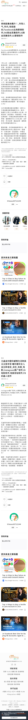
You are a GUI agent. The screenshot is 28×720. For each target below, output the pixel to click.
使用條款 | (17, 705)
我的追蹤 (10, 684)
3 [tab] (15, 11)
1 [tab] (10, 11)
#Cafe (23, 691)
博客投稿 (17, 674)
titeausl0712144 (10, 43)
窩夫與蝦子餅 (16, 226)
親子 (21, 161)
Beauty (19, 701)
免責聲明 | (11, 705)
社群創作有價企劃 (7, 6)
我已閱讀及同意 (14, 717)
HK (15, 701)
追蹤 (24, 45)
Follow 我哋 (9, 168)
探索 (4, 671)
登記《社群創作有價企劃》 (19, 157)
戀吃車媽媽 (7, 226)
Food (24, 701)
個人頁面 (7, 681)
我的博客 (17, 684)
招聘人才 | (12, 706)
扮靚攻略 (5, 163)
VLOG (9, 671)
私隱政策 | (23, 705)
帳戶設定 (14, 681)
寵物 (25, 161)
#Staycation (11, 694)
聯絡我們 (17, 706)
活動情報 (11, 163)
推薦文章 (14, 671)
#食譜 (18, 691)
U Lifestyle (5, 701)
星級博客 (21, 671)
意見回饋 (10, 674)
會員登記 (24, 2)
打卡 (10, 161)
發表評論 (6, 244)
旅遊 (14, 161)
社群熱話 (18, 6)
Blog (12, 703)
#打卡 (14, 691)
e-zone (16, 703)
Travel (11, 701)
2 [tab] (13, 11)
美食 (2, 21)
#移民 (18, 694)
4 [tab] (17, 11)
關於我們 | (5, 705)
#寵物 (5, 691)
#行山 (9, 691)
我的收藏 (20, 681)
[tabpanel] (14, 9)
